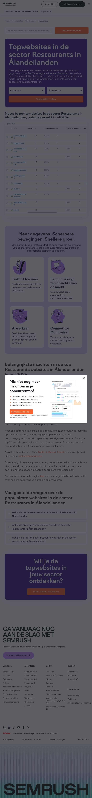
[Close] (83, 378)
